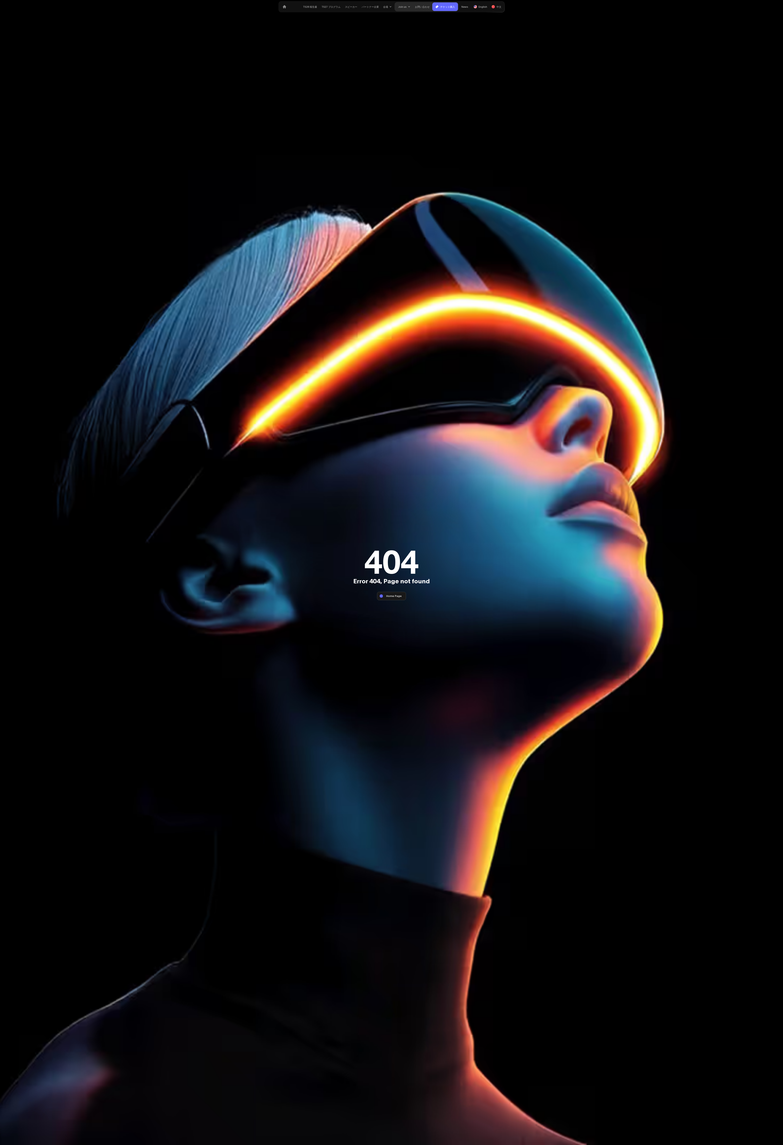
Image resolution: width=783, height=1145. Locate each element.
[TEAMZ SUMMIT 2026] (284, 6)
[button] (387, 6)
